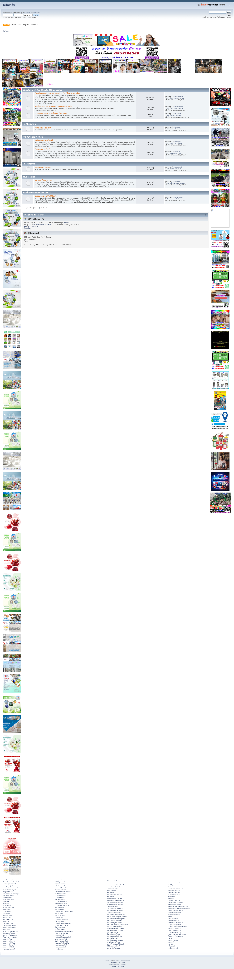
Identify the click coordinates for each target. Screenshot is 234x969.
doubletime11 (178, 141)
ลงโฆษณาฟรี (171, 946)
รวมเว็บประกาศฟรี (8, 895)
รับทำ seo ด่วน (111, 890)
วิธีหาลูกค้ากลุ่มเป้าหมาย (10, 886)
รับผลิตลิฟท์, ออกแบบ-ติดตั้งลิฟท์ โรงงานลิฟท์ (51, 113)
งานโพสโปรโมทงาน (60, 889)
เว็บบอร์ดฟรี (171, 896)
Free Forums (121, 962)
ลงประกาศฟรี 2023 (8, 947)
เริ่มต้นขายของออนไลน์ (61, 941)
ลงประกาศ (6, 921)
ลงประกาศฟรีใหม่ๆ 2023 (62, 905)
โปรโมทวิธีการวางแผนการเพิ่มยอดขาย (179, 908)
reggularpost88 (179, 96)
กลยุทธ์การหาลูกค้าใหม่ (9, 880)
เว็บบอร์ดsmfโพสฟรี (60, 921)
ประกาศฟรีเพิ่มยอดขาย (174, 928)
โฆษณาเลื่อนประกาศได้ (61, 933)
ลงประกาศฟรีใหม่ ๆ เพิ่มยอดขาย (177, 934)
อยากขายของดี (111, 883)
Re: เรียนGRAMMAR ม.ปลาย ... (176, 98)
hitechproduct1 (179, 197)
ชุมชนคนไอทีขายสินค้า (61, 903)
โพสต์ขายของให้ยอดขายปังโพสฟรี (117, 916)
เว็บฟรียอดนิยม (7, 911)
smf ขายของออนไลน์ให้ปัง (114, 936)
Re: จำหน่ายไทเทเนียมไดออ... (175, 108)
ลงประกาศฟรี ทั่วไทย (9, 943)
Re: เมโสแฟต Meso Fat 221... (176, 183)
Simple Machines (125, 960)
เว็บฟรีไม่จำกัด (7, 905)
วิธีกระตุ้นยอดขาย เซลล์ (174, 883)
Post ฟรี (170, 938)
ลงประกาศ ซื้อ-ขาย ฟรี (61, 901)
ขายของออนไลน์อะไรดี (174, 890)
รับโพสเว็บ (8, 5)
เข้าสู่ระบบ (27, 12)
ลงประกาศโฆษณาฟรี (9, 945)
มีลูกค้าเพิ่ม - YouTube (174, 900)
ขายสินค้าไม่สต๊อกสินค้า (114, 887)
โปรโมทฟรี (171, 898)
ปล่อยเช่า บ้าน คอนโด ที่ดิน (10, 931)
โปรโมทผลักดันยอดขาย (174, 904)
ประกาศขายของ (7, 915)
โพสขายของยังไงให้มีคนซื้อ (114, 920)
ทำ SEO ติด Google (8, 907)
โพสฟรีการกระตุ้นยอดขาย (175, 922)
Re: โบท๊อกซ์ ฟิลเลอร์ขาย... (175, 129)
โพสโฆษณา (6, 913)
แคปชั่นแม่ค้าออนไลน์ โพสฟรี (115, 928)
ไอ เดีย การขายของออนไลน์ (115, 904)
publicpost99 (178, 167)
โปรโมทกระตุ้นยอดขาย (174, 924)
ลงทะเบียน (36, 12)
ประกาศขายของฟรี (173, 940)
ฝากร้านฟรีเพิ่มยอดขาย (174, 932)
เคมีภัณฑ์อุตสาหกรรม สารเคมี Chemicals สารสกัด (53, 106)
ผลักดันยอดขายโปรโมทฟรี (175, 902)
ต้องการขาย (6, 929)
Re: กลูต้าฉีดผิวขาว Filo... (174, 153)
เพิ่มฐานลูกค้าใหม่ (8, 891)
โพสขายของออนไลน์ (42, 149)
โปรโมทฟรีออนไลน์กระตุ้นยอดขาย (177, 926)
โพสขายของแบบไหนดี (43, 128)
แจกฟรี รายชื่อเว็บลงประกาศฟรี (64, 911)
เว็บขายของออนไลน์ (112, 906)
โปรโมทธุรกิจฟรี (59, 907)
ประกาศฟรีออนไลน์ (60, 895)
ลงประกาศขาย (7, 909)
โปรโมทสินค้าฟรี (59, 909)
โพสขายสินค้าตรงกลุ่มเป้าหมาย (64, 931)
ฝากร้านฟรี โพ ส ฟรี (8, 939)
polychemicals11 (179, 106)
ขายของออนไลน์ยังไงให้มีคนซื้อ (46, 196)
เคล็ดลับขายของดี (60, 886)
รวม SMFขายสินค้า (60, 893)
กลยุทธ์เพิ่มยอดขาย (60, 884)
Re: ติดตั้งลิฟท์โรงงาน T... (174, 115)
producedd (178, 113)
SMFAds (113, 962)
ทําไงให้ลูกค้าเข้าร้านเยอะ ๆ (62, 882)
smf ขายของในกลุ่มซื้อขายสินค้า (116, 918)
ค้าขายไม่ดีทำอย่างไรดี (61, 888)
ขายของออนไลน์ (59, 935)
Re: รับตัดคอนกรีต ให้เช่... (174, 199)
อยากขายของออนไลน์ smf (114, 898)
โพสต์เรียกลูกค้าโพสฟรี (113, 934)
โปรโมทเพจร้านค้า (173, 948)
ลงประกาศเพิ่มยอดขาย (174, 930)
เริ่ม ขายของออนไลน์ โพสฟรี (115, 908)
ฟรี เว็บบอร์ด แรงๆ (60, 929)
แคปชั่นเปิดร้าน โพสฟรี (113, 942)
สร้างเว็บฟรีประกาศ (60, 949)
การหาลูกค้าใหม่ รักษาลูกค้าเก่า (12, 888)
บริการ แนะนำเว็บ (8, 919)
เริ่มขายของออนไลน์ (112, 889)
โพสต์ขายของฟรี (7, 897)
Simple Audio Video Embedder (118, 964)
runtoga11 (177, 127)
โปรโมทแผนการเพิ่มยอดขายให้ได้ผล (178, 906)
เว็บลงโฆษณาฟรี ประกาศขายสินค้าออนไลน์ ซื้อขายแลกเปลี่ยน (57, 93)
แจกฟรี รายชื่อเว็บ (60, 917)
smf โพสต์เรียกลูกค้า (113, 932)
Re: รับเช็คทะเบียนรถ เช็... (174, 168)
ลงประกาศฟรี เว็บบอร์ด (43, 168)
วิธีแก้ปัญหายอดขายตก (174, 885)
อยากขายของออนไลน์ (61, 939)
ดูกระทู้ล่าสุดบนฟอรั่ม (31, 227)
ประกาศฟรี (6, 903)
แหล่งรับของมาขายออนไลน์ (175, 889)
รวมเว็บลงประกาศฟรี (9, 949)
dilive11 (66, 223)
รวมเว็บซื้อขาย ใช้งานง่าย (10, 925)
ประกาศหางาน (7, 917)
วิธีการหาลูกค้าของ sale (9, 884)
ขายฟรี (170, 916)
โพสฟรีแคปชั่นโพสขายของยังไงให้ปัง (117, 924)
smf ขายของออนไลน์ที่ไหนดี (115, 910)
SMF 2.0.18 (108, 960)
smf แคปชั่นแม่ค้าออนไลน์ (114, 926)
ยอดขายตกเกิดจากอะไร (174, 912)
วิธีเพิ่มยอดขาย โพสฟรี (113, 946)
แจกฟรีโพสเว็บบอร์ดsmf (61, 919)
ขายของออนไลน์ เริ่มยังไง (62, 943)
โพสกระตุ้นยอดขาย (173, 881)
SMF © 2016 (116, 960)
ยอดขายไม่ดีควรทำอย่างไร (175, 910)
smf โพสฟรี (110, 892)
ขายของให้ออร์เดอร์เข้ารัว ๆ (115, 930)
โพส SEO (170, 944)
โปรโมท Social (59, 913)
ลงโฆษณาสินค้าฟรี (8, 899)
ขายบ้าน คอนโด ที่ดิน (9, 933)
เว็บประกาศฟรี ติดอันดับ (10, 937)
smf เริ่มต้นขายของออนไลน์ (115, 902)
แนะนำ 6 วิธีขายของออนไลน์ (63, 937)
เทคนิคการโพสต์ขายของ (43, 180)
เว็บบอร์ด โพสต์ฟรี (60, 899)
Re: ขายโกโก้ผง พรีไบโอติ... (175, 143)
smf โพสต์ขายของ (112, 938)
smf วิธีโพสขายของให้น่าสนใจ (115, 944)
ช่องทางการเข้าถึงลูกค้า (9, 889)
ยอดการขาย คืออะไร (173, 918)
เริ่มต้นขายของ (172, 887)
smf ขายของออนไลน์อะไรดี (114, 894)
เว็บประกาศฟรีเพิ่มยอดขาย (175, 936)
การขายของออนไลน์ (60, 947)
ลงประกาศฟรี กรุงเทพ (9, 941)
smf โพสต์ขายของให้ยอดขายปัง (116, 914)
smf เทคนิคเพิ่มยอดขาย (113, 948)
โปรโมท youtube (59, 915)
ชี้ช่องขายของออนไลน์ (61, 945)
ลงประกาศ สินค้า (59, 897)
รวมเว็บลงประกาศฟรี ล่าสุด (11, 893)
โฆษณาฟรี (6, 901)
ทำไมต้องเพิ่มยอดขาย (174, 914)
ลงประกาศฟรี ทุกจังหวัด (9, 927)
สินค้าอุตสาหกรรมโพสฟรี (44, 140)
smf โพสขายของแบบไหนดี (114, 922)
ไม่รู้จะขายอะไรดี (112, 881)
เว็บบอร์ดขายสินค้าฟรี (61, 927)
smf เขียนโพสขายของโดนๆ (115, 940)
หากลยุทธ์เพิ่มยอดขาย (61, 880)
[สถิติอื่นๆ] (27, 229)
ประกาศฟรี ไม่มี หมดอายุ (10, 935)
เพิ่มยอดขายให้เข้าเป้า (174, 894)
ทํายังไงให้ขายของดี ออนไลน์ (11, 882)
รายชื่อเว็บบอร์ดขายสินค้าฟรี (63, 923)
